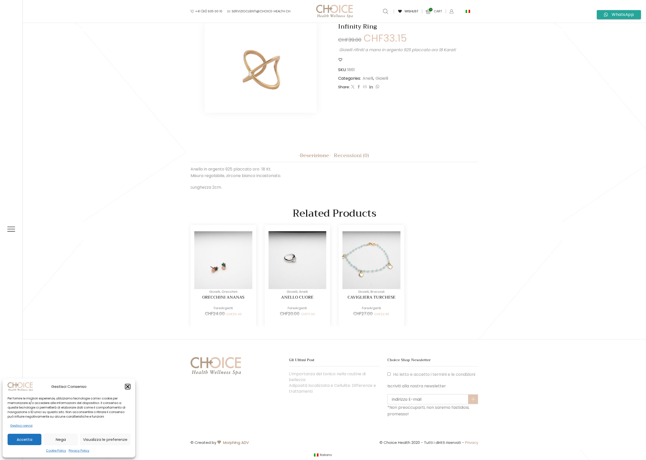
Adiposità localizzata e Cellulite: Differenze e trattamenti (332, 388)
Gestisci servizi (21, 425)
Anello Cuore (297, 297)
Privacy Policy (79, 450)
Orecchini (229, 291)
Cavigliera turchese (371, 297)
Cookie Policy (56, 450)
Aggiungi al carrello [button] (213, 262)
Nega (61, 439)
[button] (127, 386)
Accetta (24, 439)
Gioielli (381, 78)
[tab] (315, 155)
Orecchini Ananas (223, 297)
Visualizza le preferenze (105, 439)
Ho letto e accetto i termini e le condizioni (434, 374)
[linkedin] (371, 87)
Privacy (471, 442)
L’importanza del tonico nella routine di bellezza (327, 377)
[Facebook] (359, 87)
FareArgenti (223, 308)
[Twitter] (353, 87)
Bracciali (377, 291)
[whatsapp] (376, 87)
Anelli (368, 78)
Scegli (286, 262)
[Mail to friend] (365, 87)
